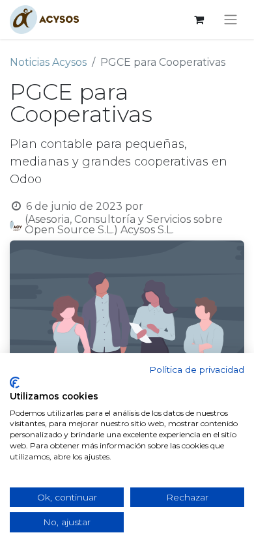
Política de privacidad (196, 369)
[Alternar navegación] (230, 20)
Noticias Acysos (48, 62)
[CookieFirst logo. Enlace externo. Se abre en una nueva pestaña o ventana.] (15, 382)
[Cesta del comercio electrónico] (199, 20)
